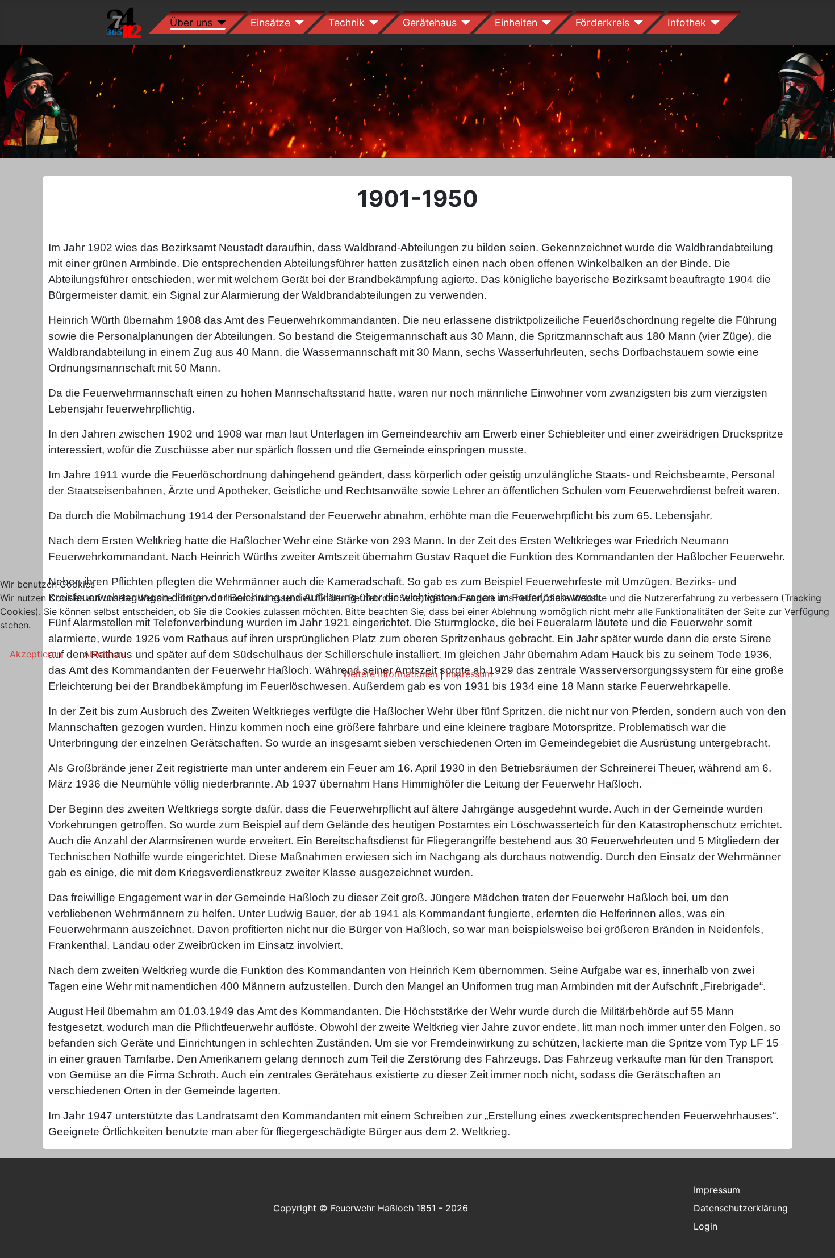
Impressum (469, 674)
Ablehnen (103, 654)
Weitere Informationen (390, 674)
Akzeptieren (35, 654)
